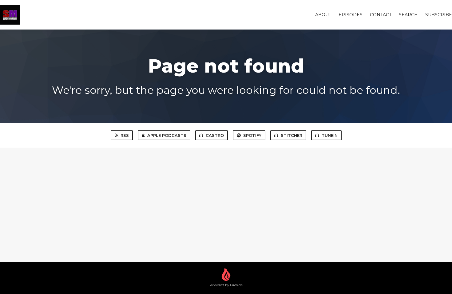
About (323, 15)
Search (408, 15)
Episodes (351, 15)
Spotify (252, 135)
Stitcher (291, 135)
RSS (125, 135)
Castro (215, 135)
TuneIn (330, 135)
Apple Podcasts (166, 135)
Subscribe (438, 15)
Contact (380, 15)
